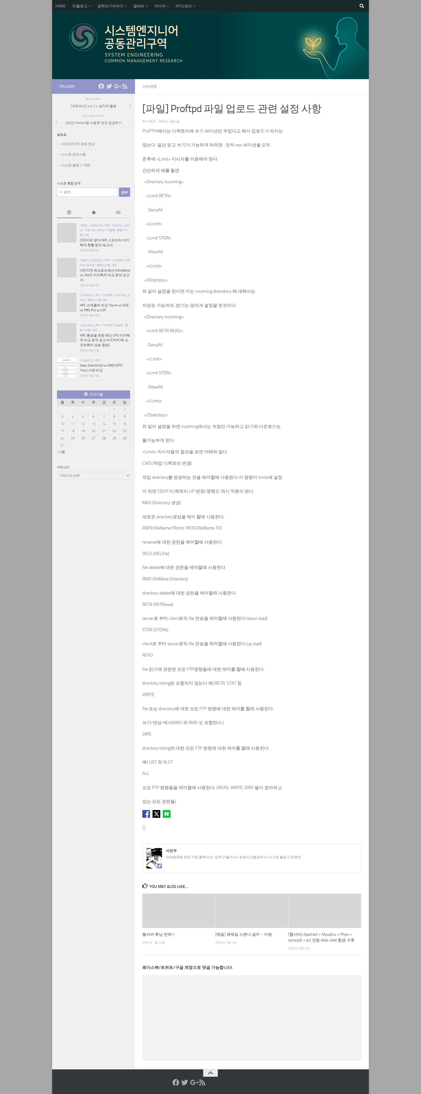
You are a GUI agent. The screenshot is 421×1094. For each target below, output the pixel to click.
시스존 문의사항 (73, 154)
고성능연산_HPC (100, 225)
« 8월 (61, 452)
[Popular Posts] (93, 213)
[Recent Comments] (118, 213)
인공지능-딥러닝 (95, 230)
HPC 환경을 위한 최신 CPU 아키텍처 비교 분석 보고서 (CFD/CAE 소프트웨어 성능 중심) (105, 340)
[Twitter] (109, 86)
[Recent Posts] (69, 213)
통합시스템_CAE (106, 265)
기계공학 (117, 260)
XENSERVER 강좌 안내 (78, 144)
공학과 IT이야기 (110, 6)
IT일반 (83, 225)
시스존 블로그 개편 (75, 165)
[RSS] (125, 86)
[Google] (117, 86)
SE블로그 (79, 6)
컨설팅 (111, 230)
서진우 (151, 121)
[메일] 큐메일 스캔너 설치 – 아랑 (243, 934)
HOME (61, 6)
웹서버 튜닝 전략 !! (158, 934)
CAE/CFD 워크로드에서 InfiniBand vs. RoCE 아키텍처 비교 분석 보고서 (105, 275)
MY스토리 (184, 6)
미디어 (159, 6)
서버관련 (149, 86)
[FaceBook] (101, 86)
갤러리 (138, 6)
